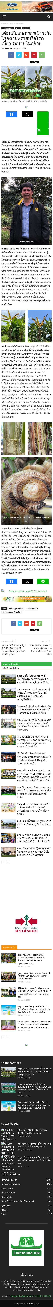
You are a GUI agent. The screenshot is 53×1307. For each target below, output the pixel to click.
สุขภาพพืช (26, 28)
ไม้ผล (3, 1214)
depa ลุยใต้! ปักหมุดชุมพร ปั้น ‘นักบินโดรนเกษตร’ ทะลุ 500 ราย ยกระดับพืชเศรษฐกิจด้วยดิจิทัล (34, 679)
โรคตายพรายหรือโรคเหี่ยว (11, 612)
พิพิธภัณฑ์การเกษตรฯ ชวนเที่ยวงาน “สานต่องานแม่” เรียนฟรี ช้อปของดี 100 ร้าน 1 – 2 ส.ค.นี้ (33, 838)
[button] (49, 17)
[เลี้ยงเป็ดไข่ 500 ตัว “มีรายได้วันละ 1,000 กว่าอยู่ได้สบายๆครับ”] (8, 1136)
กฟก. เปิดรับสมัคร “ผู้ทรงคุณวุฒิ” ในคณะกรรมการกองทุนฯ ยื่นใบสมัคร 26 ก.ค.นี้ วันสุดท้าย (33, 851)
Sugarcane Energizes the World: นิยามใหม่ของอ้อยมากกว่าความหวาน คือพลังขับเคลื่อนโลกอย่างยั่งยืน (34, 1009)
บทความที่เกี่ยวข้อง (11, 664)
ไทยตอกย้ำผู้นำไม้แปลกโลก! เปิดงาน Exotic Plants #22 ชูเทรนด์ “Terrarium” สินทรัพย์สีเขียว (34, 709)
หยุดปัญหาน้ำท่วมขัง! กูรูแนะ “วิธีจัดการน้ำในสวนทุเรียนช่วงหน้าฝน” (34, 824)
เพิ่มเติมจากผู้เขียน (11, 668)
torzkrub (8, 48)
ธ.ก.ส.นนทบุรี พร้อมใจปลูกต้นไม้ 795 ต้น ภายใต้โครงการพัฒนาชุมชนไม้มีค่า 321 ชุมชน (13, 650)
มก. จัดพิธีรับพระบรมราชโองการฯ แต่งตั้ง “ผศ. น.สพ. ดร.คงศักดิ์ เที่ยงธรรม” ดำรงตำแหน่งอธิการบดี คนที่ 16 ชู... (34, 1025)
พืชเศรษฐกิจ (6, 1197)
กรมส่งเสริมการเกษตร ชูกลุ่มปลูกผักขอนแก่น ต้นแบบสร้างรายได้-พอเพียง (41, 650)
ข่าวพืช (18, 28)
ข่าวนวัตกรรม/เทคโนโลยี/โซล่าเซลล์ (17, 1201)
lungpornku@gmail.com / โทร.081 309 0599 (31, 1296)
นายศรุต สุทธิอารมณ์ (16, 609)
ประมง (4, 1209)
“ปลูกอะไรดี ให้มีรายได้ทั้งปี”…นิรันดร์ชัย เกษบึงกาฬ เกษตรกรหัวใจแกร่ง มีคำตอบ (34, 1160)
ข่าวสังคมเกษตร (8, 1192)
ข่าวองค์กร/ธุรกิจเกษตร (11, 1184)
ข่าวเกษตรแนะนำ (7, 28)
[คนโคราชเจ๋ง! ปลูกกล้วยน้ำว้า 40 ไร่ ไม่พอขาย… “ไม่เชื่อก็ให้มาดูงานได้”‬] (8, 1151)
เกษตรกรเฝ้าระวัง (32, 609)
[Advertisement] (26, 886)
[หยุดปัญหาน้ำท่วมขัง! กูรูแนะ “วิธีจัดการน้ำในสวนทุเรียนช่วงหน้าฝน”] (8, 824)
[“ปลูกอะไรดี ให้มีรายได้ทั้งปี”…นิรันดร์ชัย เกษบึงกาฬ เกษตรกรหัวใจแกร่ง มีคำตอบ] (8, 1165)
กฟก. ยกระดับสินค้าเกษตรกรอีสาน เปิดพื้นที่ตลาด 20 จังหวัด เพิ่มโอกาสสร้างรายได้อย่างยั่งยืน (34, 976)
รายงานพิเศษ (7, 1188)
